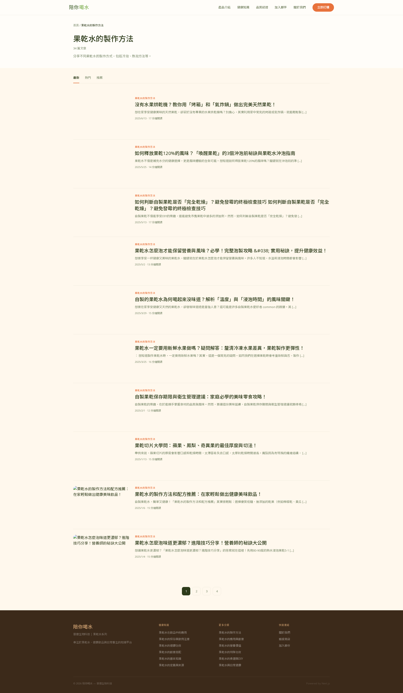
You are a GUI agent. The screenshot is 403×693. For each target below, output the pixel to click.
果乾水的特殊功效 (230, 652)
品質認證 (262, 7)
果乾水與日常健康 (230, 665)
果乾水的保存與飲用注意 (174, 639)
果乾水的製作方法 (230, 633)
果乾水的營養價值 (230, 646)
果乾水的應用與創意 (231, 639)
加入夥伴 (281, 7)
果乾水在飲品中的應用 (173, 633)
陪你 (79, 7)
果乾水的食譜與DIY (231, 659)
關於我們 (300, 7)
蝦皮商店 (284, 639)
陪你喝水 (83, 627)
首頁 (76, 25)
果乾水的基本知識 (170, 659)
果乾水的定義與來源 (171, 665)
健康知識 (243, 7)
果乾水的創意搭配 (170, 652)
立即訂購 (323, 7)
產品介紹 (224, 7)
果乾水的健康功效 (170, 646)
